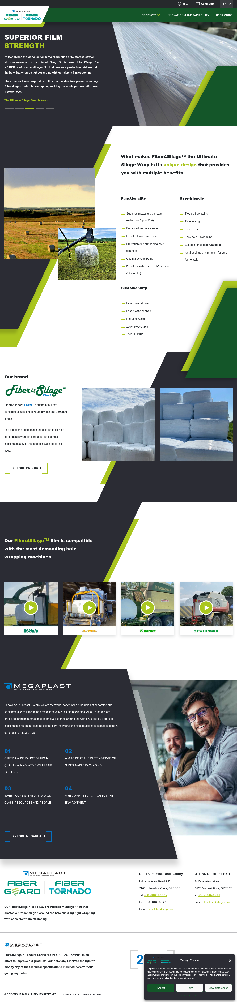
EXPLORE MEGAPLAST (28, 836)
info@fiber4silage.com (161, 909)
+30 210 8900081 (209, 895)
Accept (161, 987)
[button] (230, 960)
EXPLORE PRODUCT (26, 468)
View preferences (218, 987)
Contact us (207, 3)
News (186, 4)
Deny (190, 987)
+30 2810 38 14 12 (155, 895)
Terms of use (92, 994)
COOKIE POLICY (188, 996)
